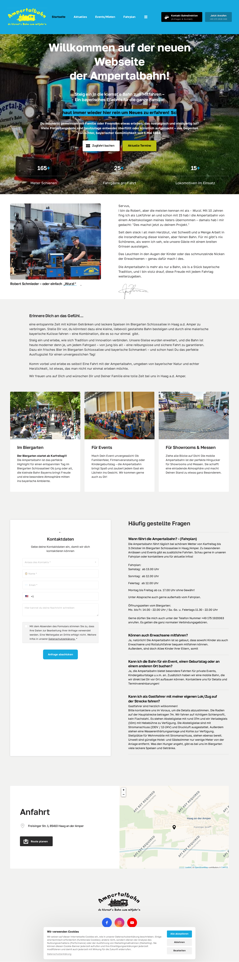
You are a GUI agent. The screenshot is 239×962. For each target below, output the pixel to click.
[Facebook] (107, 923)
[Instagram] (119, 923)
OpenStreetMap (201, 867)
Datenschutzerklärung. (61, 638)
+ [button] (124, 790)
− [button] (124, 794)
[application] (174, 827)
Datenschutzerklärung (59, 954)
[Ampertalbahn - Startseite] (27, 17)
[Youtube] (132, 923)
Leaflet (188, 867)
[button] (174, 827)
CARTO (224, 867)
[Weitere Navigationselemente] (145, 16)
